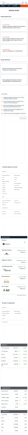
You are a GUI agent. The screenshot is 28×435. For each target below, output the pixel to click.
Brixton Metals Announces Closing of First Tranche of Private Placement (14, 102)
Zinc (15, 181)
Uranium (4, 191)
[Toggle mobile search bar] (23, 2)
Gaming (4, 204)
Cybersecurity (5, 202)
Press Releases (13, 3)
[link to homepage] (5, 2)
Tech (9, 5)
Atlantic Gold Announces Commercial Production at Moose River (12, 69)
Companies (8, 3)
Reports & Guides (24, 5)
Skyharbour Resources (7, 250)
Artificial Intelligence (6, 200)
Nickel (15, 179)
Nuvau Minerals (6, 276)
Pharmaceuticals (17, 213)
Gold (3, 177)
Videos (3, 3)
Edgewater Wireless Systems (7, 260)
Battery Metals (5, 181)
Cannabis (4, 213)
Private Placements (20, 3)
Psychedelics (17, 211)
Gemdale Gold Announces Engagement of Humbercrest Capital (13, 110)
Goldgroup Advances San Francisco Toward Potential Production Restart (14, 98)
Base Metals (17, 175)
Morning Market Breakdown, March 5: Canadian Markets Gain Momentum (12, 80)
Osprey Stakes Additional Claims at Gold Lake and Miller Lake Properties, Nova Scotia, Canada (13, 40)
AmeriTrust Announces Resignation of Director (15, 113)
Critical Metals (17, 183)
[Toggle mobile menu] (1, 2)
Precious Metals (6, 175)
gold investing (6, 24)
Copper (15, 177)
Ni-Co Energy (5, 286)
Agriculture (16, 189)
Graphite (4, 187)
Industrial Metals (18, 187)
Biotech (4, 211)
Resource (3, 5)
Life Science (15, 5)
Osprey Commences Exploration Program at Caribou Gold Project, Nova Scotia (14, 27)
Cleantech (16, 200)
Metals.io (4, 240)
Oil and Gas (4, 193)
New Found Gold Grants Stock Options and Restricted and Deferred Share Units (14, 106)
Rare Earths (16, 185)
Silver (3, 179)
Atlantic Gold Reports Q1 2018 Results (12, 51)
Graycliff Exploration (7, 266)
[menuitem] (8, 177)
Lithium (3, 183)
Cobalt (3, 185)
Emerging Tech (17, 202)
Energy (3, 189)
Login (26, 2)
